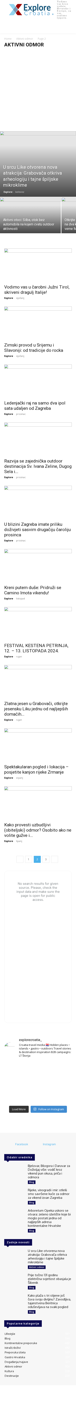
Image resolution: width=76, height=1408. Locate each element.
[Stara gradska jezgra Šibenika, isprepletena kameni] (14, 1068)
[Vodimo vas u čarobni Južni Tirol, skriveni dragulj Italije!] (38, 265)
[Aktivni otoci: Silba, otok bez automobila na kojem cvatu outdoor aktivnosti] (30, 220)
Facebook (21, 1144)
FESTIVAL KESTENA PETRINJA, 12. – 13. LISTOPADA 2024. (36, 648)
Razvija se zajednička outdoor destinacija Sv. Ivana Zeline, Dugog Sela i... (38, 466)
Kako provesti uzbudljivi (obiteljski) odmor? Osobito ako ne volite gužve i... (37, 830)
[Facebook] (9, 1144)
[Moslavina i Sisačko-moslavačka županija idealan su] (61, 1096)
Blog (31, 1182)
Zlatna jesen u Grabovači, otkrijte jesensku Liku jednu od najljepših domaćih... (36, 709)
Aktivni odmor (24, 38)
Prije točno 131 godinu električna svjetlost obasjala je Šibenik (49, 1279)
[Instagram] (37, 1144)
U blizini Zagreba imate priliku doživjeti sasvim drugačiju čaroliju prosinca (37, 529)
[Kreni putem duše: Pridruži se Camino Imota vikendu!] (38, 565)
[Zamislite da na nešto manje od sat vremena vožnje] (14, 1082)
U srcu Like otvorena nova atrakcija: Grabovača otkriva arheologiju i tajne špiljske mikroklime (47, 1256)
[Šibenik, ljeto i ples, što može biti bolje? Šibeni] (61, 1068)
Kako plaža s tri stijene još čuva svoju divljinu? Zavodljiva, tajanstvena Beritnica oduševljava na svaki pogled (49, 1301)
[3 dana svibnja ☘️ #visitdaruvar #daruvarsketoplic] (61, 1082)
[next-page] (54, 859)
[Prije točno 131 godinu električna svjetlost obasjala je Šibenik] (14, 1281)
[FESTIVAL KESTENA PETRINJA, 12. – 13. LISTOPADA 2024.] (38, 623)
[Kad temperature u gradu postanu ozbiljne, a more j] (14, 1096)
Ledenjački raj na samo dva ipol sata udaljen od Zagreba (34, 406)
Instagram (49, 1144)
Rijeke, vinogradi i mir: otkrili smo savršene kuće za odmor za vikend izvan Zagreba (48, 1194)
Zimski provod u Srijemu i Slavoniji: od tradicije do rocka (33, 348)
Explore (8, 191)
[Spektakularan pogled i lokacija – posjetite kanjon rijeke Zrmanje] (38, 745)
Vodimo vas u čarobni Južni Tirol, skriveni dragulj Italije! (36, 290)
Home (8, 38)
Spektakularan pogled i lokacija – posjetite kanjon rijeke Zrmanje (36, 769)
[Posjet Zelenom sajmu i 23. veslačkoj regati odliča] (38, 1096)
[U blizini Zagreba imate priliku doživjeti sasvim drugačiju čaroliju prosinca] (38, 502)
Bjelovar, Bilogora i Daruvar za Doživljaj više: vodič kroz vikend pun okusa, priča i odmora (49, 1171)
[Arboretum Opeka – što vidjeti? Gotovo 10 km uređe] (38, 1082)
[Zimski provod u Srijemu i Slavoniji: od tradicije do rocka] (38, 323)
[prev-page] (19, 859)
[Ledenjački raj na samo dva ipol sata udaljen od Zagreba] (38, 381)
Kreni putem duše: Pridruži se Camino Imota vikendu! (32, 590)
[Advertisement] (38, 91)
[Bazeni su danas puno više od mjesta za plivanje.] (38, 1068)
